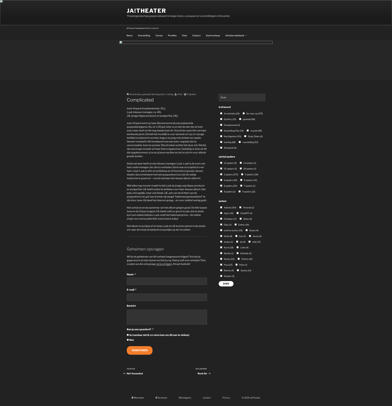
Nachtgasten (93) (232, 136)
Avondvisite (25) (231, 113)
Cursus (159, 35)
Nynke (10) (229, 259)
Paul (180, 94)
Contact (196, 35)
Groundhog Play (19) (233, 130)
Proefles (172, 35)
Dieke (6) (247, 219)
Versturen (140, 350)
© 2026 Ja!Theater (251, 397)
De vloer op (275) (254, 113)
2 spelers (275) (230, 174)
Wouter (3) (228, 276)
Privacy (226, 397)
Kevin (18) (228, 247)
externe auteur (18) (233, 230)
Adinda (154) (229, 207)
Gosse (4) (253, 230)
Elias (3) (227, 224)
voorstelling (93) (250, 142)
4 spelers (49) (230, 180)
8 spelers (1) (229, 191)
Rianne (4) (228, 270)
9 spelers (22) (248, 191)
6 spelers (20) (230, 185)
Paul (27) (227, 264)
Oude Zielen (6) (255, 136)
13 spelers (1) (249, 163)
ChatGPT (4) (246, 213)
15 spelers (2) (230, 168)
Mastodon (139, 397)
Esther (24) (243, 224)
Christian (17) (230, 219)
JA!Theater (146, 10)
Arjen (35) (228, 213)
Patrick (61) (247, 259)
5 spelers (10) (250, 180)
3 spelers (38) (251, 174)
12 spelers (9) (230, 163)
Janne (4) (257, 236)
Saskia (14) (245, 270)
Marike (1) (228, 253)
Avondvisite (135, 94)
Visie (184, 35)
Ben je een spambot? (139, 329)
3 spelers (191, 94)
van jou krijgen (164, 264)
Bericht (131, 305)
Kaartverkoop (213, 35)
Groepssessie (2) (231, 125)
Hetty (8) (227, 236)
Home (129, 35)
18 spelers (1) (249, 168)
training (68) (229, 142)
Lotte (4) (244, 247)
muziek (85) (256, 130)
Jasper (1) (228, 242)
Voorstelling (144, 35)
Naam (130, 274)
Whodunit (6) (230, 148)
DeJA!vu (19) (229, 119)
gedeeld (146, 94)
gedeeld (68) (248, 119)
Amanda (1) (248, 207)
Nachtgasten (158, 94)
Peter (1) (243, 264)
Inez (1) (242, 236)
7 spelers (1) (249, 185)
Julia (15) (256, 242)
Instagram (186, 397)
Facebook (162, 397)
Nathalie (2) (245, 253)
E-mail (130, 289)
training (169, 94)
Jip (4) (242, 242)
